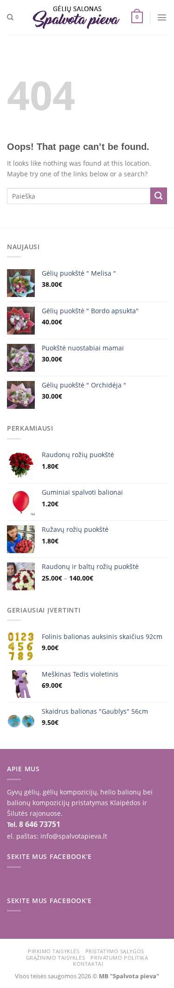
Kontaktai (88, 963)
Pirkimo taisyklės (53, 951)
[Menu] (162, 17)
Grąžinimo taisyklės (55, 957)
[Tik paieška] (10, 17)
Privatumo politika (119, 957)
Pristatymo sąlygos (114, 951)
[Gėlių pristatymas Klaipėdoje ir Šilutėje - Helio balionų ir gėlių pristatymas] (76, 17)
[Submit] (158, 195)
